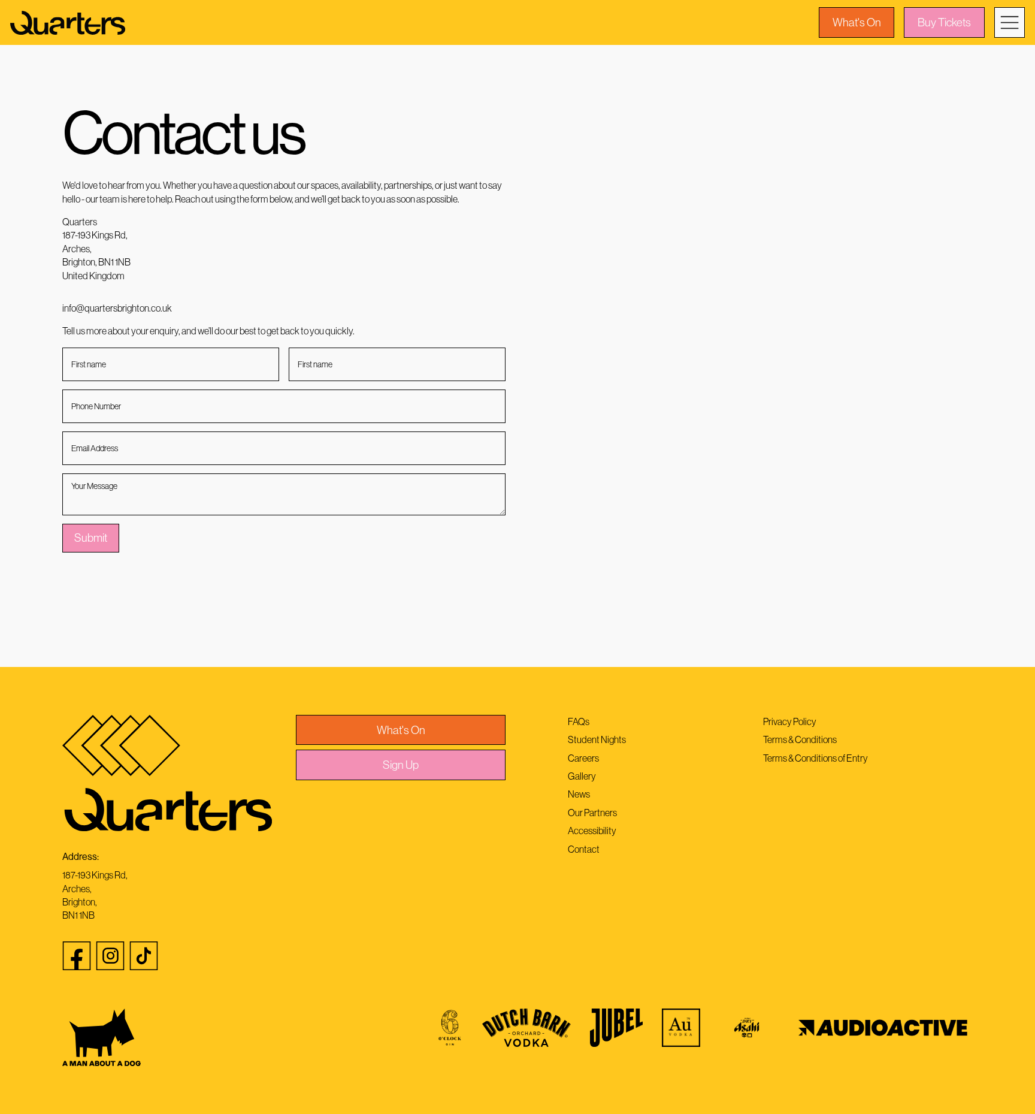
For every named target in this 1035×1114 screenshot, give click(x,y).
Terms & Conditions (800, 739)
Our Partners (592, 812)
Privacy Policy (789, 721)
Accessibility (592, 830)
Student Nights (597, 739)
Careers (583, 758)
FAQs (578, 721)
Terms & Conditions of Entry (815, 758)
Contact (584, 849)
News (579, 794)
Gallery (582, 776)
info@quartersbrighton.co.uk (117, 308)
